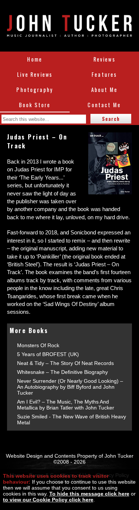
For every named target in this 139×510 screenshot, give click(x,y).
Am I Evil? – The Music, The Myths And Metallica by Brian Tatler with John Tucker (65, 405)
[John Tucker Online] (69, 32)
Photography (34, 89)
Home (34, 59)
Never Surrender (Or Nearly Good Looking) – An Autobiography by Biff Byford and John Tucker (70, 387)
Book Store (35, 105)
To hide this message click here (89, 494)
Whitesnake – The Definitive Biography (62, 372)
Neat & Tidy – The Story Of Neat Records (65, 363)
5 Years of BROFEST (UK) (48, 354)
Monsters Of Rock (38, 345)
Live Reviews (34, 74)
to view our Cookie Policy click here (48, 500)
